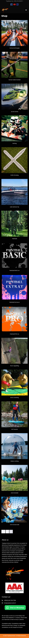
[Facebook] (11, 4)
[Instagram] (17, 4)
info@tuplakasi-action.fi (10, 603)
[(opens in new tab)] (15, 607)
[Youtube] (14, 4)
